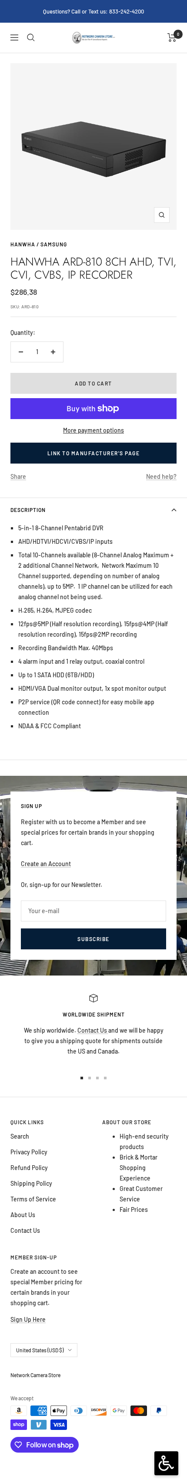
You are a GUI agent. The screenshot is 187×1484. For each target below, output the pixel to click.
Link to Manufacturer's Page (93, 453)
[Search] (31, 37)
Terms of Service (33, 1199)
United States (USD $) (39, 1350)
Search (19, 1136)
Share (18, 476)
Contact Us (92, 1030)
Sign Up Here (28, 1319)
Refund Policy (29, 1167)
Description (28, 510)
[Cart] (172, 37)
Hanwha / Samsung (38, 244)
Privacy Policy (28, 1152)
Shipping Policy (31, 1183)
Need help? (161, 476)
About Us (22, 1214)
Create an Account (46, 863)
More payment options (93, 430)
